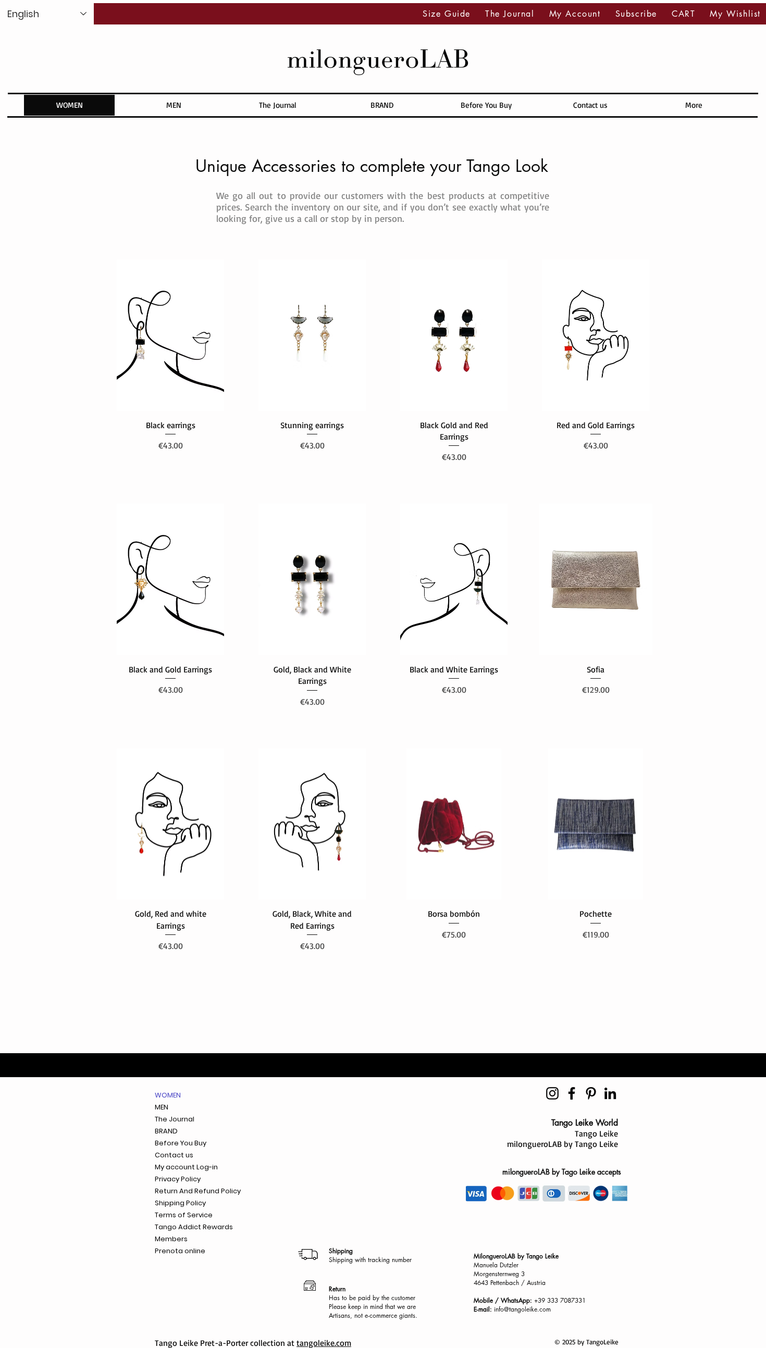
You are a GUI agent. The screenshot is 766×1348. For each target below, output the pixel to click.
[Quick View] (170, 335)
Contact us (174, 1155)
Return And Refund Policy (198, 1191)
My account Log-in (186, 1167)
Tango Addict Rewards (194, 1227)
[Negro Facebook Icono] (571, 1093)
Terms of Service (184, 1215)
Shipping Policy (180, 1203)
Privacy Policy (178, 1179)
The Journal (174, 1119)
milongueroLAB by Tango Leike (562, 1144)
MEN (161, 1107)
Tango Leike (596, 1133)
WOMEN (168, 1095)
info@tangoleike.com (522, 1309)
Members (171, 1239)
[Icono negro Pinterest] (591, 1093)
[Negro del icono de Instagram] (552, 1093)
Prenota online (180, 1251)
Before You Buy (180, 1143)
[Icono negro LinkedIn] (610, 1093)
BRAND (166, 1131)
